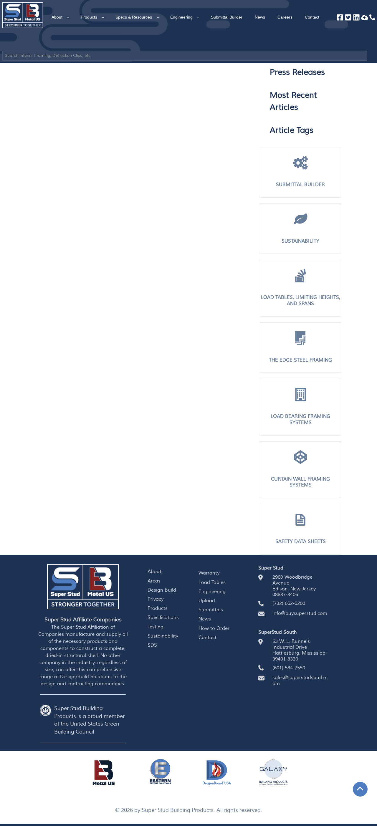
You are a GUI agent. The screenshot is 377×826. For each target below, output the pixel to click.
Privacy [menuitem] (155, 599)
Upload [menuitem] (207, 601)
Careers (284, 17)
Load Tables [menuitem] (212, 582)
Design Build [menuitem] (162, 590)
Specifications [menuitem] (163, 617)
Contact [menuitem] (207, 637)
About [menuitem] (154, 572)
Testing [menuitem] (155, 627)
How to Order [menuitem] (214, 628)
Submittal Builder (226, 17)
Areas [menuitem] (154, 581)
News (260, 17)
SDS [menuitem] (152, 645)
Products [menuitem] (158, 608)
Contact (312, 17)
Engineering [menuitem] (212, 592)
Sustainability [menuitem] (163, 636)
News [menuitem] (205, 619)
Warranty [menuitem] (209, 573)
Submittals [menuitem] (211, 610)
